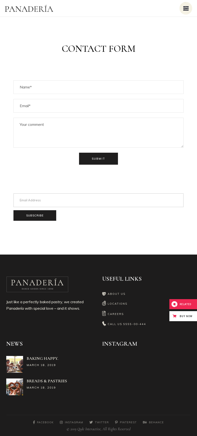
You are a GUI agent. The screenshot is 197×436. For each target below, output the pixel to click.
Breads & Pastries (47, 381)
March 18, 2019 (41, 365)
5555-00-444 (134, 324)
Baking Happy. (42, 358)
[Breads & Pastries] (14, 386)
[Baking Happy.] (14, 364)
